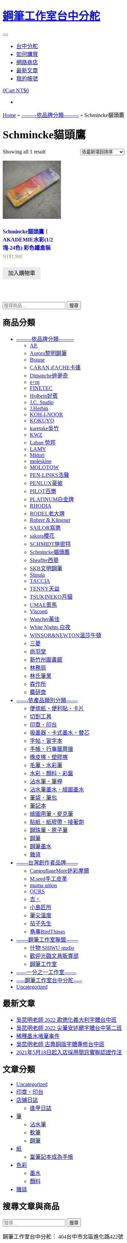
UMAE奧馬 (43, 605)
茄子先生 (40, 923)
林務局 (38, 668)
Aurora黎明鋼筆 (48, 353)
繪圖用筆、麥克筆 (51, 814)
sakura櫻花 (42, 536)
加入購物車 (21, 273)
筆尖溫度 (40, 915)
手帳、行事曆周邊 (51, 749)
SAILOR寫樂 (45, 528)
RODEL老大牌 (47, 513)
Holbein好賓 (44, 396)
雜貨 (35, 854)
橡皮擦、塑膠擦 (49, 757)
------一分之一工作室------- (46, 972)
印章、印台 (43, 725)
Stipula (37, 575)
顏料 (35, 1181)
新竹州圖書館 (46, 660)
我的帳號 (27, 79)
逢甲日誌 (40, 1108)
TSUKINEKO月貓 (51, 597)
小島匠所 (40, 907)
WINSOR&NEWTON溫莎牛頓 (65, 635)
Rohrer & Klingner (50, 520)
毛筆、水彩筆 (46, 765)
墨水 (35, 1173)
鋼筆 (35, 838)
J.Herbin (39, 408)
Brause (37, 360)
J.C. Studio (42, 402)
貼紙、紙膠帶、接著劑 (57, 822)
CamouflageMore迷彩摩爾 (59, 871)
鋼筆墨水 (40, 846)
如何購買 (27, 54)
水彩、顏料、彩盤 (51, 773)
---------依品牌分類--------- (50, 115)
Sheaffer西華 (44, 560)
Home (9, 115)
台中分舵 (27, 46)
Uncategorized (31, 987)
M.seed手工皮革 (48, 879)
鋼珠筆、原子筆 (49, 830)
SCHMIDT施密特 (50, 544)
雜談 (21, 1189)
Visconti (38, 611)
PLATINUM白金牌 (52, 499)
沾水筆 (38, 1124)
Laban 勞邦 (43, 442)
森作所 (38, 684)
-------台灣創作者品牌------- (47, 863)
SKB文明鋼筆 (46, 568)
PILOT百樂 (43, 491)
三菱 (35, 643)
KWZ (36, 435)
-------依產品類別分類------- (47, 700)
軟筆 (35, 1132)
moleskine (40, 461)
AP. (34, 345)
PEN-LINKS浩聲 (49, 475)
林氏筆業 (40, 676)
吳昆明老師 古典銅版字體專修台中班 (60, 1044)
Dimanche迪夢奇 (49, 375)
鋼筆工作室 (43, 964)
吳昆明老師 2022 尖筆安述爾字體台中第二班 (69, 1028)
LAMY (38, 449)
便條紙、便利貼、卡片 (57, 708)
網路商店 (27, 62)
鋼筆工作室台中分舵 (51, 16)
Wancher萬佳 (45, 619)
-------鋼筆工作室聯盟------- (47, 940)
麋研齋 (38, 692)
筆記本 (38, 806)
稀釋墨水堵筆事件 (38, 1036)
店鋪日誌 (27, 1100)
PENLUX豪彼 (46, 483)
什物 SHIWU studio (52, 948)
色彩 (21, 1165)
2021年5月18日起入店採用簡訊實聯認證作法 (69, 1052)
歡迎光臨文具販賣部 (54, 956)
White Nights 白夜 (50, 627)
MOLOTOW (44, 467)
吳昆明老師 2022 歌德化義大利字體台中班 (66, 1020)
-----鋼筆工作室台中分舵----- (49, 980)
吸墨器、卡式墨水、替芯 (59, 733)
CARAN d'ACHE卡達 (55, 367)
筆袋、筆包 (43, 798)
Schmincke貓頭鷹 (50, 552)
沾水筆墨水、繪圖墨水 (57, 789)
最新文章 (27, 70)
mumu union (43, 885)
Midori (37, 455)
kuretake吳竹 (44, 428)
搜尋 (73, 305)
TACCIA (40, 581)
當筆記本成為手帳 (51, 1157)
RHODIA (40, 506)
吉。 (35, 899)
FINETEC (41, 388)
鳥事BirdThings (47, 932)
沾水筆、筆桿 (46, 781)
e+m (34, 382)
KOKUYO (42, 420)
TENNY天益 (45, 589)
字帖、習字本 (46, 741)
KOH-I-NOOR (46, 414)
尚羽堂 (38, 651)
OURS (37, 891)
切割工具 (40, 716)
